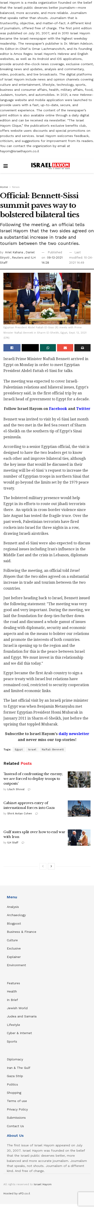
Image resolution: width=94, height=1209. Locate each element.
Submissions (16, 1117)
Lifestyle (13, 1025)
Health (12, 991)
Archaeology (16, 915)
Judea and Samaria (22, 1016)
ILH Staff (12, 842)
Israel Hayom (43, 1184)
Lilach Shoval (15, 789)
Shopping (14, 1092)
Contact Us (15, 1126)
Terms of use (17, 1101)
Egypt (19, 749)
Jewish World (17, 1008)
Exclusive (14, 948)
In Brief (12, 1000)
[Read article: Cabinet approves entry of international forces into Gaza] (79, 808)
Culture (12, 940)
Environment (16, 965)
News (16, 187)
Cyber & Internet (19, 1033)
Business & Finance (21, 931)
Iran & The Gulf (18, 1068)
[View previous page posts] (42, 866)
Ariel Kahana (14, 252)
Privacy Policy (17, 1109)
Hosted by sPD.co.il (16, 1193)
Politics (12, 1084)
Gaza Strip (15, 1076)
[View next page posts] (51, 866)
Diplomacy (15, 1059)
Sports (12, 1041)
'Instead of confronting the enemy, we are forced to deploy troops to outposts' (33, 779)
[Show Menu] (5, 166)
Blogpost (14, 923)
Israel (32, 749)
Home (4, 187)
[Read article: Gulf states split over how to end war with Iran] (79, 837)
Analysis (13, 907)
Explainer (14, 957)
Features (13, 983)
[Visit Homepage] (50, 166)
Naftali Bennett (53, 749)
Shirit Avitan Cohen (19, 813)
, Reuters (17, 257)
